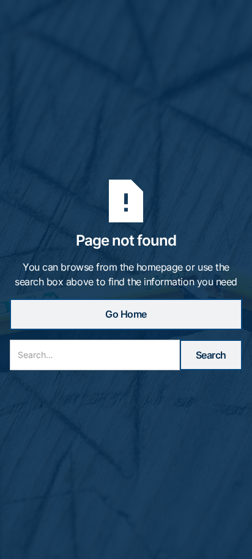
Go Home (126, 314)
